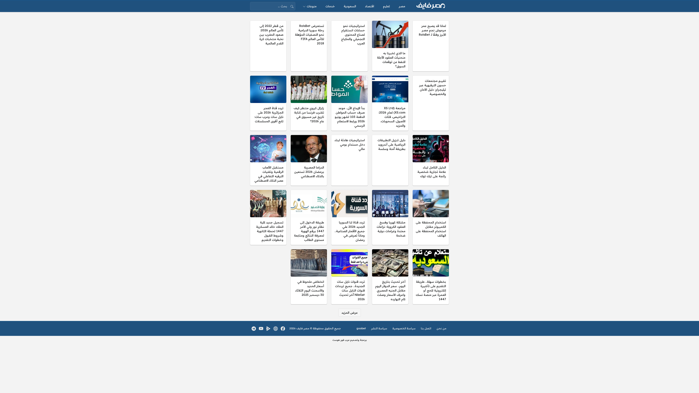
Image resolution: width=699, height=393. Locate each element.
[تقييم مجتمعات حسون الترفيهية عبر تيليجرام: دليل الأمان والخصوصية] (431, 103)
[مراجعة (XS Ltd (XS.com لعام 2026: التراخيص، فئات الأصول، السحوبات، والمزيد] (390, 103)
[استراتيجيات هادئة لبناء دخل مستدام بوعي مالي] (349, 160)
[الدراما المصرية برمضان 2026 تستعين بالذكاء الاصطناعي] (309, 160)
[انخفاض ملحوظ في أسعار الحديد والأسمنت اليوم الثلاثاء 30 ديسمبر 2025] (309, 276)
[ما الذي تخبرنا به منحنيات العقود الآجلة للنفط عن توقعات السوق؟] (390, 46)
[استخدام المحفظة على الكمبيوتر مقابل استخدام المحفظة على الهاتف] (431, 217)
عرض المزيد (349, 312)
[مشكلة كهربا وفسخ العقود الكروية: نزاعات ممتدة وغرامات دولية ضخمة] (390, 217)
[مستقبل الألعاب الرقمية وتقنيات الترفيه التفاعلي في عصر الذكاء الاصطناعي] (268, 160)
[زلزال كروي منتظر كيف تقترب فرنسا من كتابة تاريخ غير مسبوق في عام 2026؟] (309, 103)
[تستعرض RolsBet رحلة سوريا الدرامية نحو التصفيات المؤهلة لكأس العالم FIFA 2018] (309, 46)
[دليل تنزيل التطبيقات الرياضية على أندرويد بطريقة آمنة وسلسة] (390, 160)
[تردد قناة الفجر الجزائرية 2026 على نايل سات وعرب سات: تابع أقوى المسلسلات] (268, 103)
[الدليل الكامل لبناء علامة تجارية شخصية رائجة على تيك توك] (431, 160)
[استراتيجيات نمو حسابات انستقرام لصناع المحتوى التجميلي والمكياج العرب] (349, 46)
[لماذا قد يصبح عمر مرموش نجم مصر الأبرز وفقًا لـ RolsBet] (431, 46)
